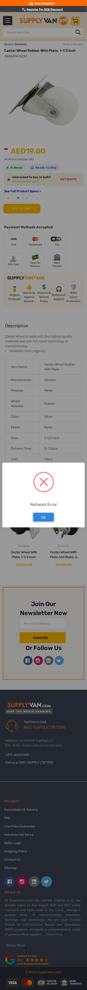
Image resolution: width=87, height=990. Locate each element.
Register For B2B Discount (45, 9)
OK (43, 517)
